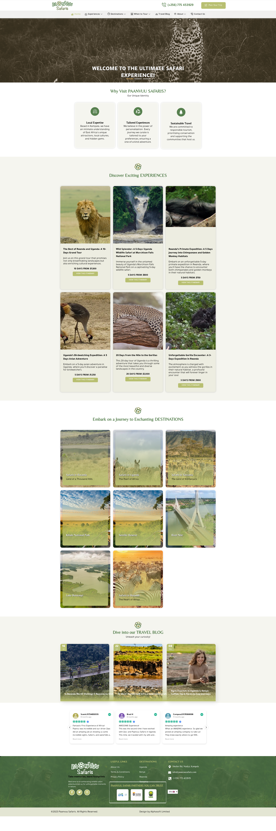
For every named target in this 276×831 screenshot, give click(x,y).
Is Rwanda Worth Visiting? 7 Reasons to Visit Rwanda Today (97, 694)
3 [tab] (144, 80)
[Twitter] (79, 792)
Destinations (117, 14)
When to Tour (141, 14)
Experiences (94, 14)
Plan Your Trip (215, 5)
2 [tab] (136, 80)
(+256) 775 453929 (180, 5)
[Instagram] (87, 792)
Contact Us (199, 14)
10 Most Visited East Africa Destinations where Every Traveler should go (158, 694)
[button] (206, 727)
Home (77, 14)
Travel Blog (164, 14)
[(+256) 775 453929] (169, 778)
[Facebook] (72, 792)
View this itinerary (85, 274)
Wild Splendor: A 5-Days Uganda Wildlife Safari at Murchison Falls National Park (135, 253)
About (180, 14)
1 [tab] (127, 80)
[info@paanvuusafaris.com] (169, 772)
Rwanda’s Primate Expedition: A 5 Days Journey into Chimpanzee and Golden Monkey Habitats (191, 253)
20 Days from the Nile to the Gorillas (136, 355)
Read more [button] (77, 739)
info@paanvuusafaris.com (184, 772)
